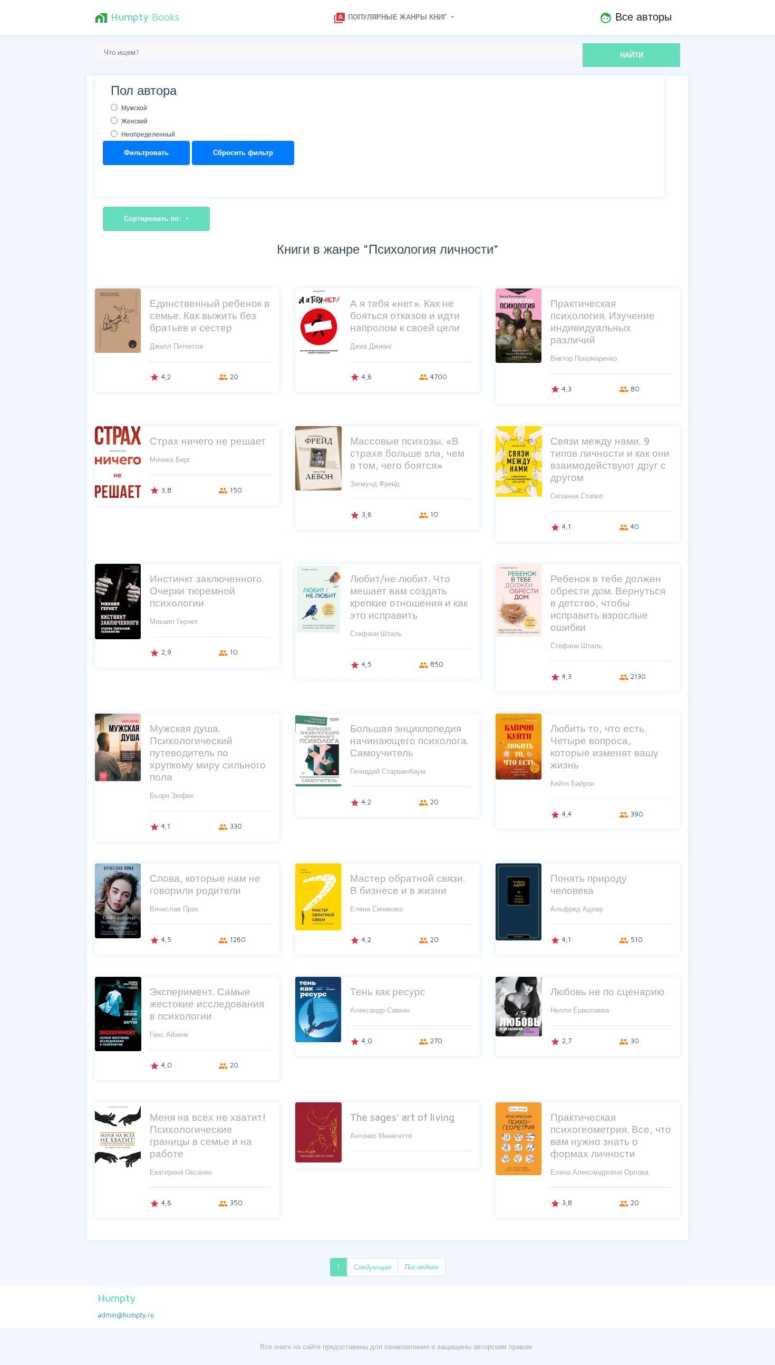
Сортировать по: (154, 218)
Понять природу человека (588, 884)
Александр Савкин (380, 1010)
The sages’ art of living (402, 1117)
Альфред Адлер (576, 909)
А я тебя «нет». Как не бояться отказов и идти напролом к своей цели (405, 315)
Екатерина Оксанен (181, 1172)
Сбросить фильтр (243, 152)
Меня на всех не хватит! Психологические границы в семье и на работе (208, 1135)
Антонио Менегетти (381, 1135)
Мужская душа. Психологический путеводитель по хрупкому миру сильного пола (208, 752)
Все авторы (635, 17)
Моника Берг (170, 459)
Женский (134, 121)
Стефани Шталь (376, 633)
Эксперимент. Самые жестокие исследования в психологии (207, 1003)
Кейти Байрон (572, 783)
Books (137, 17)
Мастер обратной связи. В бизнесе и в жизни (407, 884)
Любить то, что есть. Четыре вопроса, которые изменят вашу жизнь (604, 746)
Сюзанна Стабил (577, 496)
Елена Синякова (376, 909)
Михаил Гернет (174, 621)
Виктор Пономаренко (583, 358)
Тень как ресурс (387, 991)
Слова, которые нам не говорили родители (205, 884)
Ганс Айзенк (169, 1034)
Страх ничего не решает (208, 441)
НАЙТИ (631, 55)
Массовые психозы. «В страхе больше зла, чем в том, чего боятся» (407, 453)
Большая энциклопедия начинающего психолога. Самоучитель (409, 740)
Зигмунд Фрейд (375, 483)
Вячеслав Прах (174, 909)
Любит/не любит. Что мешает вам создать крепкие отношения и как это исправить (409, 596)
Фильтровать (146, 152)
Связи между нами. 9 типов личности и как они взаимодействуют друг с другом (610, 459)
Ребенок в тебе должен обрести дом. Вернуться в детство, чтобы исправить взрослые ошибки (607, 602)
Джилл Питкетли (176, 346)
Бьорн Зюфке (171, 795)
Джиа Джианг (371, 346)
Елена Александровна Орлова (599, 1172)
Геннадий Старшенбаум (387, 771)
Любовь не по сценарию (607, 991)
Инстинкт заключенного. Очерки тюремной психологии (207, 590)
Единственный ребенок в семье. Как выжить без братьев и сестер (209, 315)
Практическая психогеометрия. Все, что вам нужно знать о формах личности (610, 1135)
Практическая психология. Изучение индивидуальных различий (602, 321)
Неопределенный (148, 134)
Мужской (134, 108)
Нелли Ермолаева (579, 1010)
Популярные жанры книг (391, 18)
